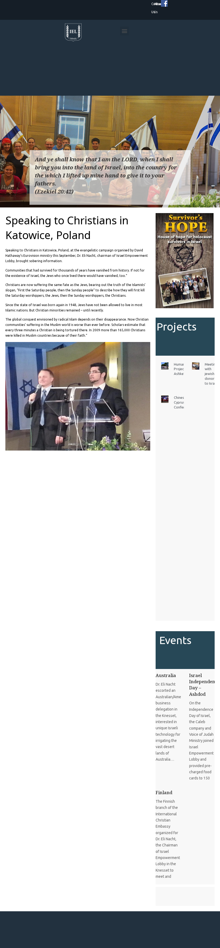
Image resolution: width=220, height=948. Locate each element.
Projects (177, 327)
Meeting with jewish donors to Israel (211, 373)
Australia (166, 675)
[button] (124, 31)
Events (175, 640)
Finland (164, 792)
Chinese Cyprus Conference (183, 402)
